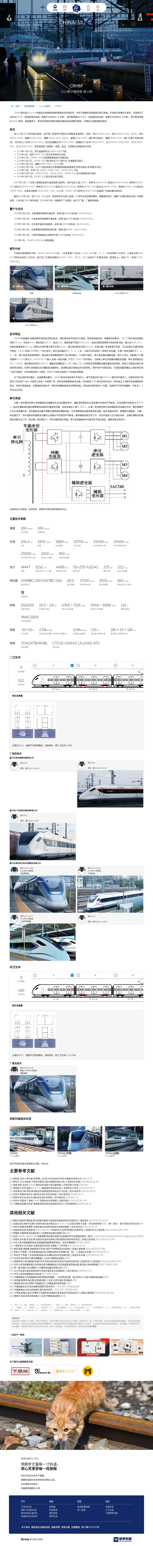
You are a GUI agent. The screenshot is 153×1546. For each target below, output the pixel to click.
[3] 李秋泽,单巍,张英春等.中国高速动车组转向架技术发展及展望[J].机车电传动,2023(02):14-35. (54, 1227)
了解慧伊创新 (111, 1513)
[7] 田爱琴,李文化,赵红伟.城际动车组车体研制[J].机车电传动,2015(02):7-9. (44, 1197)
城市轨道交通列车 (29, 1513)
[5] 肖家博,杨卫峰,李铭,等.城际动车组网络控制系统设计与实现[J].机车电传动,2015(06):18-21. (53, 1191)
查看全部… (45, 1164)
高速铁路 (53, 1510)
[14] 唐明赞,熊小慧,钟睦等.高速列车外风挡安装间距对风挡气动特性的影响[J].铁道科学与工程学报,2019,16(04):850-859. (65, 1261)
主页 (17, 106)
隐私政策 (56, 1527)
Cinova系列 (44, 106)
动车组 (55, 10)
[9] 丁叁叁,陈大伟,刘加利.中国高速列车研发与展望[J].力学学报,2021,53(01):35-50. (48, 1245)
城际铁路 (53, 1513)
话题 (97, 10)
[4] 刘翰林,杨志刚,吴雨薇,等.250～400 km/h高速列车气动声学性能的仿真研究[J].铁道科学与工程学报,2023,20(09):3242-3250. (69, 1230)
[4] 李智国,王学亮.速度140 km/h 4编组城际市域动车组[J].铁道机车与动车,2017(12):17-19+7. (52, 1188)
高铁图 (52, 1507)
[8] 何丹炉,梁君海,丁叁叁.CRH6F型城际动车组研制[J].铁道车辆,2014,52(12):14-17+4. (48, 1200)
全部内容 (109, 1507)
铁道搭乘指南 (83, 1507)
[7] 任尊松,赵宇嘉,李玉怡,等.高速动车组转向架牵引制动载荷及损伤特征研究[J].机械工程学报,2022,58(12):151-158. (62, 1239)
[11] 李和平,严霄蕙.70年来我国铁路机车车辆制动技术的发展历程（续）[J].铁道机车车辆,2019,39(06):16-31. (59, 1252)
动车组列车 (29, 106)
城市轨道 (53, 1516)
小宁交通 (109, 1510)
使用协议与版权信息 (40, 1527)
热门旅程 (81, 1510)
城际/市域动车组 (28, 1510)
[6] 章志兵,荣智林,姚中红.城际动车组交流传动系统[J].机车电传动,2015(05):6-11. (47, 1194)
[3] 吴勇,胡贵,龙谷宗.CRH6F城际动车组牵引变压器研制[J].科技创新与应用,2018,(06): (49, 1185)
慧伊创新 (25, 1539)
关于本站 (92, 1326)
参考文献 (65, 1527)
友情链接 (75, 1527)
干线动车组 (26, 1507)
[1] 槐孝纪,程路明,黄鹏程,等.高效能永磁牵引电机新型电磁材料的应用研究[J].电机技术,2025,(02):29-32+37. (59, 1220)
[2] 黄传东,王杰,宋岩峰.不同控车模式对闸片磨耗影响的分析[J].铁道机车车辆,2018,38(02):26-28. (54, 1182)
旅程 (88, 10)
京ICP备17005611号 (90, 1527)
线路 (64, 10)
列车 (23, 1501)
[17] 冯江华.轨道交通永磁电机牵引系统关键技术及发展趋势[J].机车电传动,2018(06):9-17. (51, 1271)
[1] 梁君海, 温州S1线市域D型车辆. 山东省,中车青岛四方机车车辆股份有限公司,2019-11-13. (51, 1178)
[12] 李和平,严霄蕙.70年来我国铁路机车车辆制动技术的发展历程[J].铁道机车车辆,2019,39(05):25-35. (57, 1255)
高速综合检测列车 (29, 1516)
